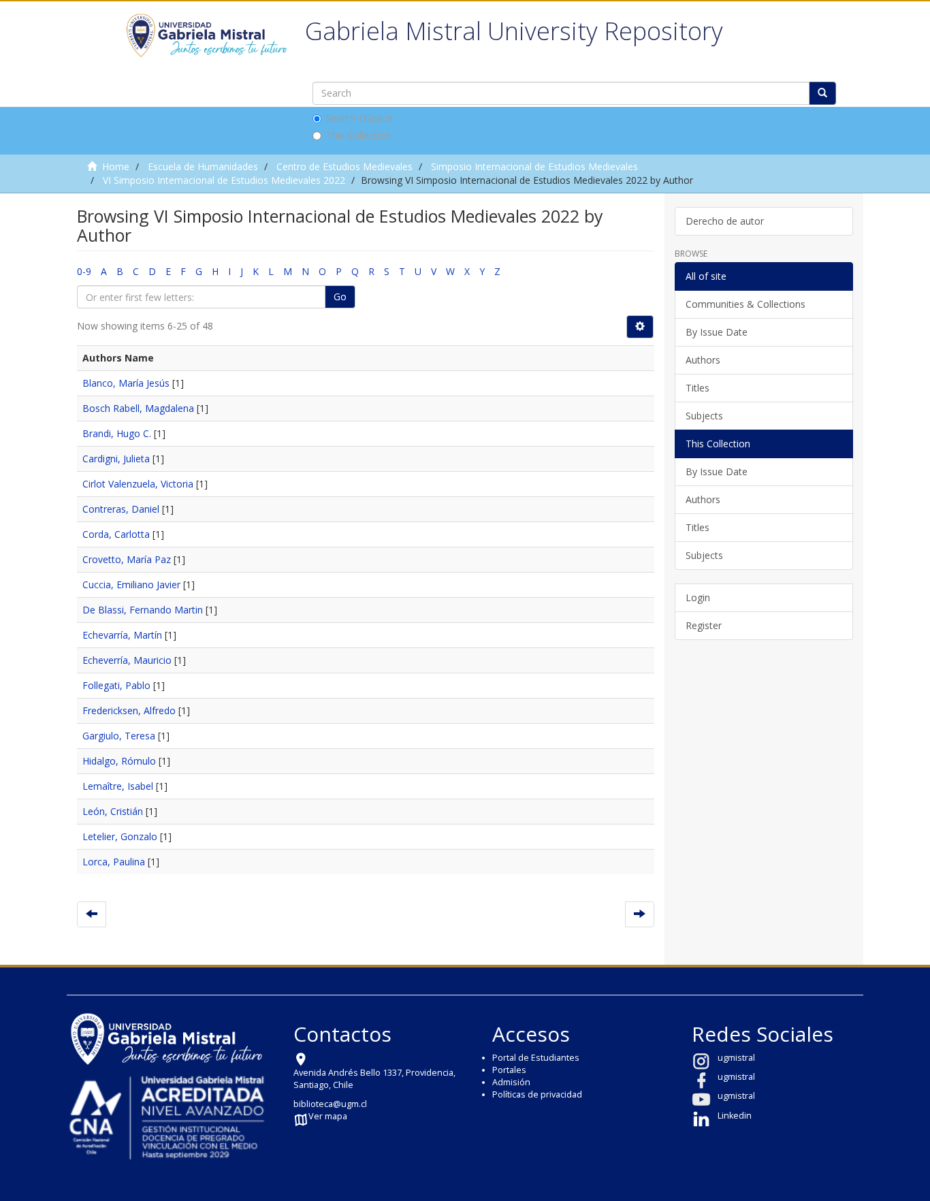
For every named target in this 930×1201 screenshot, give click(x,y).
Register (704, 625)
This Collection (358, 135)
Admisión (511, 1082)
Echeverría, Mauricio (127, 660)
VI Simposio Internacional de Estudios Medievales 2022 (224, 180)
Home (115, 166)
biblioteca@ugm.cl (330, 1104)
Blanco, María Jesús (126, 383)
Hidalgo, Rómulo (119, 760)
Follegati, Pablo (116, 685)
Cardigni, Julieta (116, 458)
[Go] (822, 93)
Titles (697, 387)
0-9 (84, 271)
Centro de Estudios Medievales (344, 166)
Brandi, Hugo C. (116, 433)
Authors (703, 359)
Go (340, 296)
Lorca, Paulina (113, 861)
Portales (509, 1070)
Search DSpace (359, 118)
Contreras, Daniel (120, 508)
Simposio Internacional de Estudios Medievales (534, 166)
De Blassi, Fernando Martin (142, 609)
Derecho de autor (725, 220)
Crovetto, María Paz (126, 559)
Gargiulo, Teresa (118, 735)
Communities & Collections (745, 304)
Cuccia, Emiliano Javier (131, 584)
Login (698, 597)
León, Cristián (112, 811)
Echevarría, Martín (122, 634)
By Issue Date (717, 331)
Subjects (704, 415)
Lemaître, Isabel (117, 786)
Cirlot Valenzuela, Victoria (137, 483)
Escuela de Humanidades (203, 166)
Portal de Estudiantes (535, 1057)
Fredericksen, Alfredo (129, 710)
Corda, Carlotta (116, 534)
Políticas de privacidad (537, 1094)
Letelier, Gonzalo (119, 836)
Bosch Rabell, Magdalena (138, 408)
